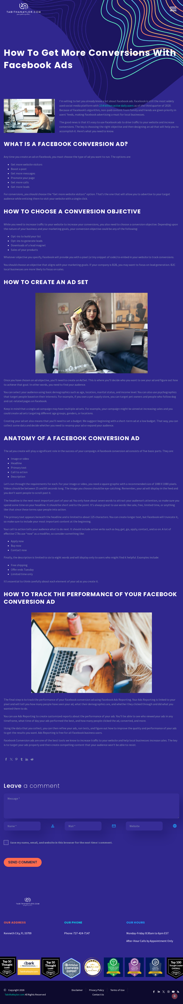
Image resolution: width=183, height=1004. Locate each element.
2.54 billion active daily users (116, 105)
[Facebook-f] (154, 992)
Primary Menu (173, 9)
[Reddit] (32, 759)
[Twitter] (11, 759)
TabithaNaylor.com (14, 994)
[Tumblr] (21, 759)
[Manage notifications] (174, 996)
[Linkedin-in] (159, 992)
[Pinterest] (16, 759)
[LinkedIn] (26, 759)
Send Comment (22, 862)
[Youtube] (173, 992)
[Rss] (178, 992)
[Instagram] (168, 992)
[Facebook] (6, 759)
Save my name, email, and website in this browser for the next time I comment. (61, 842)
